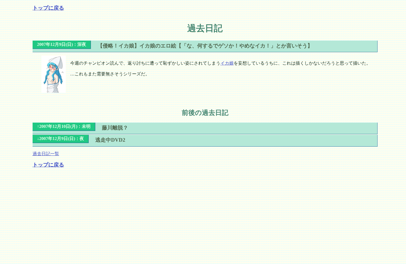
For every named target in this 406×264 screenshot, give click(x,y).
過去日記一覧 (46, 153)
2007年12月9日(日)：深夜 (61, 44)
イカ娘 (227, 63)
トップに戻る (48, 8)
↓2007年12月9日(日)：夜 (60, 138)
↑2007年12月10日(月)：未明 (64, 126)
